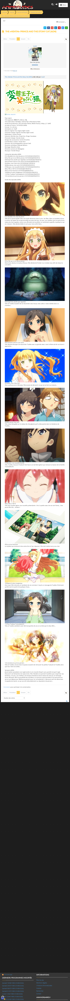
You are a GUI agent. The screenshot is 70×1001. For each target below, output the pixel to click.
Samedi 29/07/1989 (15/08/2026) (13, 986)
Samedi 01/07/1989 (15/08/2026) (13, 991)
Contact (38, 994)
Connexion (7, 687)
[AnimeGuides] (17, 4)
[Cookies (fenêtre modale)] (3, 998)
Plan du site (40, 980)
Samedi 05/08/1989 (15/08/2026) (13, 999)
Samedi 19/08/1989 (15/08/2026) (13, 983)
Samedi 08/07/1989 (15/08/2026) (13, 988)
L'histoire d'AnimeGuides (44, 985)
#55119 (15, 70)
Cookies (38, 988)
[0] (34, 97)
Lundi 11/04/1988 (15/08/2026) (12, 994)
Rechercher (39, 991)
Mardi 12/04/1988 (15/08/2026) (12, 996)
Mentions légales (41, 983)
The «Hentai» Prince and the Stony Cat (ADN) (18, 77)
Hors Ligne (35, 60)
